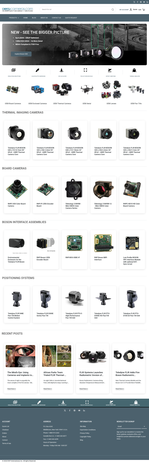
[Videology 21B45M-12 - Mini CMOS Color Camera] (103, 189)
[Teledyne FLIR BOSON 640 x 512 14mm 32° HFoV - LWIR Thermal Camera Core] (74, 133)
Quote (135, 9)
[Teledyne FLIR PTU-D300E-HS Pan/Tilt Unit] (103, 299)
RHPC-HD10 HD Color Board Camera (131, 205)
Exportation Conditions (88, 430)
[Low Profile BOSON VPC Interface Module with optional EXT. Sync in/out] (132, 243)
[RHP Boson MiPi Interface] (103, 243)
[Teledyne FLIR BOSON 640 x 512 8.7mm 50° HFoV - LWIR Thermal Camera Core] (17, 133)
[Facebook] (137, 2)
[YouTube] (144, 2)
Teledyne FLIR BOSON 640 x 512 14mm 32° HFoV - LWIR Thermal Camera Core (74, 151)
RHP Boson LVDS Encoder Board (43, 258)
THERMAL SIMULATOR (135, 76)
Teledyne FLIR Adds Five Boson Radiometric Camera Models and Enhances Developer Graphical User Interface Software (128, 374)
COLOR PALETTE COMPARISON (38, 76)
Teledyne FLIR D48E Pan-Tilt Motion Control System (16, 315)
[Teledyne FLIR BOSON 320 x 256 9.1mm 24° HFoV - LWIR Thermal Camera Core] (132, 133)
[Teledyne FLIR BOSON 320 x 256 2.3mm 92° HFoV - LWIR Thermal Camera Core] (45, 133)
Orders (4, 433)
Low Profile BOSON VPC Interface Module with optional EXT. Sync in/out (131, 260)
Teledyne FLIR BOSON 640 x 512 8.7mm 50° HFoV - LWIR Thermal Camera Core (16, 151)
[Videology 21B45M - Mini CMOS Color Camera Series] (74, 189)
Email (120, 426)
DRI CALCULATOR (62, 76)
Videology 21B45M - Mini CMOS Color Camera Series (73, 206)
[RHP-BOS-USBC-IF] (74, 243)
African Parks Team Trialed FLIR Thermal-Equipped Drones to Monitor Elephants (54, 374)
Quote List (5, 426)
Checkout (5, 430)
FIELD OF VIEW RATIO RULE (86, 76)
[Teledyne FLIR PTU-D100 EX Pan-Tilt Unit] (132, 299)
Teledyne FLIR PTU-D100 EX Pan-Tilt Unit (131, 314)
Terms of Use (6, 443)
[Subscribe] (144, 426)
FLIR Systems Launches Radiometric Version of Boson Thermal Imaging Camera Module (91, 374)
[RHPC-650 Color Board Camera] (17, 189)
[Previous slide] (7, 133)
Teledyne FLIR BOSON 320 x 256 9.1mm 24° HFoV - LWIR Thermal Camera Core (132, 151)
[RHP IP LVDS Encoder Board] (45, 189)
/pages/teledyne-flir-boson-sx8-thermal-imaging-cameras (21, 25)
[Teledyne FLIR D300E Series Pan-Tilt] (45, 299)
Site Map (83, 426)
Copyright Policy (85, 436)
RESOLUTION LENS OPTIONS (14, 76)
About (4, 436)
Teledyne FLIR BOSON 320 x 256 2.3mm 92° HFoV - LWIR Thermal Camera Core (45, 151)
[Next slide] (26, 133)
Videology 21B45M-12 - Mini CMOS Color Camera (103, 206)
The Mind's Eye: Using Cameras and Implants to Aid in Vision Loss (19, 374)
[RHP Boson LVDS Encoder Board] (45, 243)
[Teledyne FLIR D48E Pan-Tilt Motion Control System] (17, 299)
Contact (5, 440)
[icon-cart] (141, 9)
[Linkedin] (147, 2)
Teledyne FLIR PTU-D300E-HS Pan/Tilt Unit (102, 315)
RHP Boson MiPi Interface (100, 258)
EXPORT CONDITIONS (111, 76)
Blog (81, 440)
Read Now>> (11, 389)
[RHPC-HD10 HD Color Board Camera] (132, 189)
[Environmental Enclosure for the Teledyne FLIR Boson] (17, 243)
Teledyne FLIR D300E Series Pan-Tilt (45, 314)
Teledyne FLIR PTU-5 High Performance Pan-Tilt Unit (74, 315)
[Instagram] (140, 2)
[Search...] (112, 9)
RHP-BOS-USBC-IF (73, 257)
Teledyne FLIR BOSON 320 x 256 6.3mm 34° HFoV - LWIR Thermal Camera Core (103, 151)
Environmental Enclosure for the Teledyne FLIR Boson (16, 259)
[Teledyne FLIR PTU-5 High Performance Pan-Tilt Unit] (74, 299)
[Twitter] (134, 2)
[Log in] (126, 9)
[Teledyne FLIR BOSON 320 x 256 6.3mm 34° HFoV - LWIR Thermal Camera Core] (103, 133)
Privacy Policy (84, 433)
